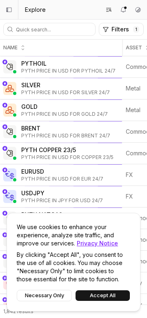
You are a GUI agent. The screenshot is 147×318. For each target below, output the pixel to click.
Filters (124, 29)
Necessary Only (44, 295)
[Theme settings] (138, 9)
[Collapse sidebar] (9, 9)
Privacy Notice (97, 243)
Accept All (103, 295)
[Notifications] (123, 9)
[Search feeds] (108, 9)
